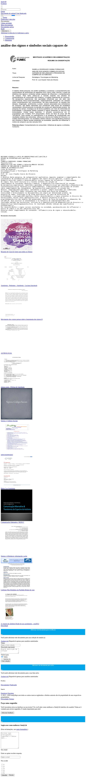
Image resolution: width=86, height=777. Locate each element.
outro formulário (21, 729)
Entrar (3, 11)
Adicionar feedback (7, 713)
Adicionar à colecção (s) (9, 33)
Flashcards (4, 19)
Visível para (5, 655)
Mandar (11, 775)
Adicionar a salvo (23, 33)
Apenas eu (6, 659)
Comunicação (9, 38)
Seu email (4, 750)
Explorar (4, 4)
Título (3, 643)
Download (4, 626)
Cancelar (4, 775)
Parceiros (11, 693)
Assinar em (5, 641)
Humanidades (9, 36)
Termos (11, 699)
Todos (5, 657)
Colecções (11, 19)
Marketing (8, 40)
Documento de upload (8, 13)
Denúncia (4, 693)
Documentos (5, 685)
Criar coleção (6, 661)
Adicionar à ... (6, 31)
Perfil (2, 29)
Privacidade (5, 699)
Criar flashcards (21, 13)
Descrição (8, 647)
